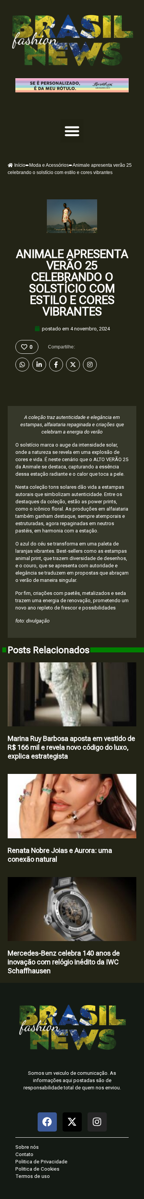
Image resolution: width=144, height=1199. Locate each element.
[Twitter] (73, 364)
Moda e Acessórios (49, 165)
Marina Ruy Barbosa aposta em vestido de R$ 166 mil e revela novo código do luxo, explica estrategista (71, 747)
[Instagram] (90, 364)
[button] (72, 131)
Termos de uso (32, 1176)
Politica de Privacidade (41, 1162)
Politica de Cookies (37, 1169)
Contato (24, 1154)
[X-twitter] (72, 1122)
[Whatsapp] (22, 364)
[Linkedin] (39, 364)
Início (19, 165)
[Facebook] (56, 364)
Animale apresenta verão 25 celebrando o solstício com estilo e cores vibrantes (72, 282)
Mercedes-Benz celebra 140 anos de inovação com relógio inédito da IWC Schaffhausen (64, 962)
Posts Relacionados (48, 650)
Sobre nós (27, 1147)
